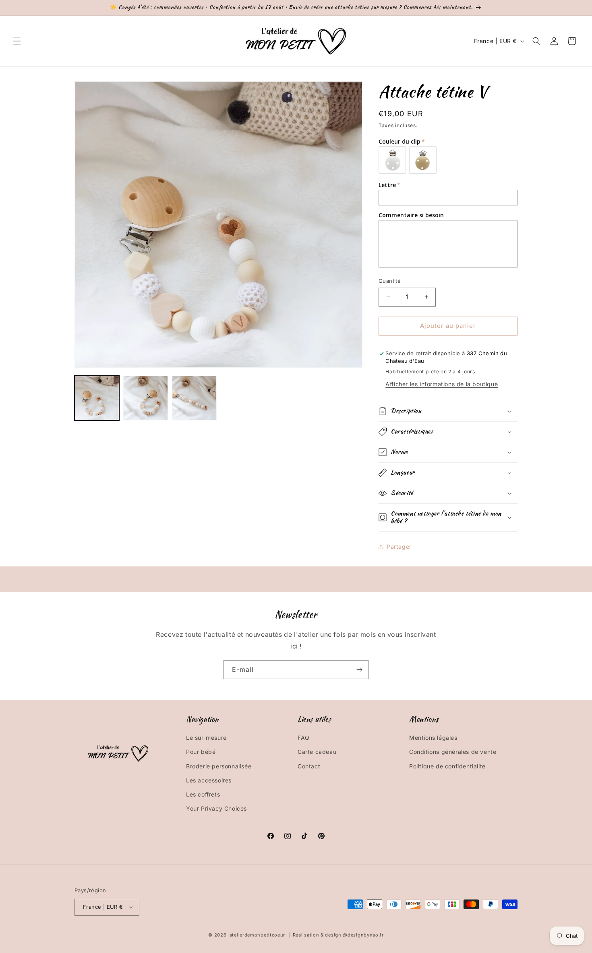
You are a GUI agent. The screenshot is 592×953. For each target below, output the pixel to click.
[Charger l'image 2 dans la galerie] (145, 398)
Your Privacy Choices (216, 808)
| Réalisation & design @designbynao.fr (336, 935)
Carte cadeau (317, 751)
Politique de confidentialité (447, 766)
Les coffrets (203, 794)
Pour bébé (200, 751)
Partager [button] (399, 546)
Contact (309, 766)
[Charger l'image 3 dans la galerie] (194, 398)
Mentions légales (433, 737)
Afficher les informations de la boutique (441, 384)
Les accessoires (209, 780)
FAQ (304, 737)
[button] (17, 41)
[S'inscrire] (359, 669)
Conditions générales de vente (452, 751)
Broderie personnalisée (218, 766)
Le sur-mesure (206, 737)
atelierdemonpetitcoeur (257, 935)
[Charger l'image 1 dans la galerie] (97, 398)
